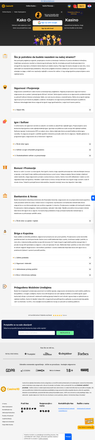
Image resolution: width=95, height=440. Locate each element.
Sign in (82, 6)
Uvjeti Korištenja (7, 418)
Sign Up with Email (47, 28)
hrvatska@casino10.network (66, 408)
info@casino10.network (84, 408)
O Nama (4, 403)
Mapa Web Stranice (7, 424)
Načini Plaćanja (47, 6)
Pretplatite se (65, 333)
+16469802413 (62, 411)
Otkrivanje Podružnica (8, 412)
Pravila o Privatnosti (7, 416)
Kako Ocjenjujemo (7, 406)
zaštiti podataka (43, 438)
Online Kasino (31, 6)
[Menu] (69, 6)
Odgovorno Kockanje (8, 421)
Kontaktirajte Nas (7, 409)
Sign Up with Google (49, 23)
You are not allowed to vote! (61, 315)
